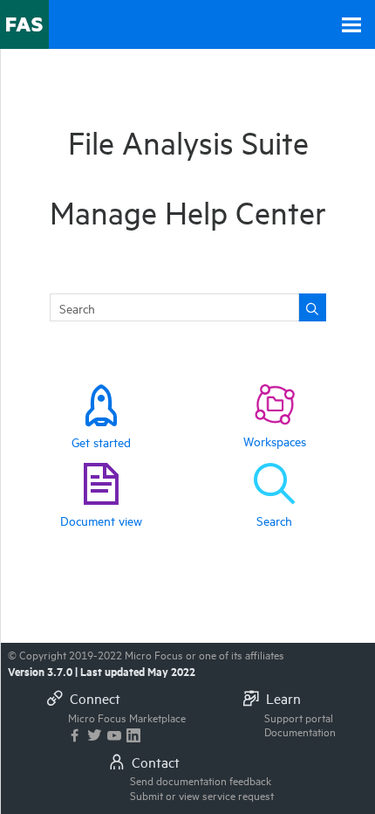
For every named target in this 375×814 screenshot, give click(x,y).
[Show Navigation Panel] (351, 24)
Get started (101, 441)
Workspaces (274, 440)
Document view (101, 520)
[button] (312, 307)
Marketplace (127, 717)
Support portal (298, 717)
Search (274, 520)
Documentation (300, 731)
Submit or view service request (202, 795)
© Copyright (146, 654)
